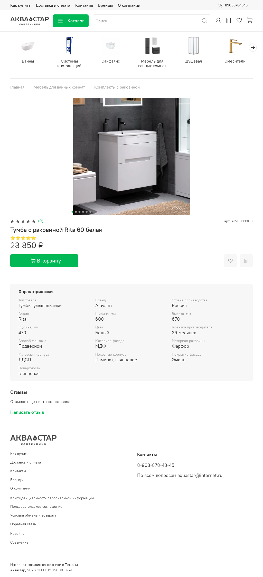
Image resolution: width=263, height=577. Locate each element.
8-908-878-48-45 (155, 465)
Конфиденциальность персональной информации (52, 498)
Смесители (235, 61)
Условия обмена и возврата (33, 515)
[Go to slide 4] (83, 212)
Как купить (20, 5)
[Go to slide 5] (87, 212)
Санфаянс (110, 61)
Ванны (28, 61)
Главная (17, 87)
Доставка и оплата (53, 5)
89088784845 (236, 5)
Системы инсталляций (69, 63)
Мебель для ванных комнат (152, 63)
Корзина (17, 533)
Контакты (84, 5)
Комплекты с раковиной (117, 87)
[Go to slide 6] (90, 212)
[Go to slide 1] (72, 212)
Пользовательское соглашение (36, 506)
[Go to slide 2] (76, 212)
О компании (129, 5)
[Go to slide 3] (79, 212)
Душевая (193, 61)
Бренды (105, 5)
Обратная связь (23, 524)
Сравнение (19, 542)
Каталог (76, 21)
